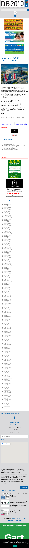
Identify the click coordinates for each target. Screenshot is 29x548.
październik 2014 (8, 394)
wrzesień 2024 (7, 235)
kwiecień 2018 (7, 338)
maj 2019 (6, 320)
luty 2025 (6, 228)
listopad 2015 (7, 376)
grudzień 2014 (7, 391)
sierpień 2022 (7, 268)
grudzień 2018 (7, 327)
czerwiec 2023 (7, 255)
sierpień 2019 (7, 316)
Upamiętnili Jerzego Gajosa (11, 149)
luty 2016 (6, 372)
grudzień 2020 (7, 295)
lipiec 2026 (6, 206)
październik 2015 (8, 378)
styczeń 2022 (7, 278)
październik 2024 (8, 234)
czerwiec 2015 (7, 383)
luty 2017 (6, 356)
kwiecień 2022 (7, 274)
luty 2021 (6, 292)
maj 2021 (6, 288)
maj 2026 (6, 208)
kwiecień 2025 (7, 226)
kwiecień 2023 (7, 258)
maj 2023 (6, 256)
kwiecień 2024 (7, 242)
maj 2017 (6, 352)
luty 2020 (6, 308)
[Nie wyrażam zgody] (27, 543)
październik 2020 (8, 298)
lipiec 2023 (6, 254)
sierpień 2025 (7, 220)
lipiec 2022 (6, 270)
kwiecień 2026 (7, 210)
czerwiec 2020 (7, 303)
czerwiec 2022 (7, 271)
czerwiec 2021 (7, 287)
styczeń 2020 (7, 310)
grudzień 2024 (7, 231)
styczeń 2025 (7, 230)
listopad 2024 (7, 232)
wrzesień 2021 (7, 283)
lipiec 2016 (6, 366)
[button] (15, 12)
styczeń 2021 (7, 294)
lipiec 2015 (6, 382)
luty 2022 (6, 276)
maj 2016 (6, 368)
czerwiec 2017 (7, 351)
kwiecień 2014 (7, 402)
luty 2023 (6, 260)
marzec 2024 (7, 243)
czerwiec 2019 (7, 319)
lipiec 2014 (6, 398)
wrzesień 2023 (7, 251)
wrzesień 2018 (7, 331)
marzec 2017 (7, 355)
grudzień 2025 (7, 215)
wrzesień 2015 (7, 379)
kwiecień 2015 (7, 386)
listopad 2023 (7, 248)
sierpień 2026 (7, 204)
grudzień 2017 (7, 343)
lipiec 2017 (6, 350)
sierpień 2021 (7, 284)
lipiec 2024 (6, 238)
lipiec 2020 (6, 302)
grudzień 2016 (7, 359)
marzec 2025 (7, 227)
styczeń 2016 (7, 374)
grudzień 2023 (7, 247)
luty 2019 (6, 324)
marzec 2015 (7, 387)
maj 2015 (6, 384)
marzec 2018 (7, 339)
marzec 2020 (7, 307)
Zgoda (14, 545)
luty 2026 (6, 212)
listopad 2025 (7, 216)
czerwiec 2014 (7, 399)
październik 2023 (8, 250)
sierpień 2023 (7, 252)
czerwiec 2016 (7, 367)
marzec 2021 (7, 291)
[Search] (28, 10)
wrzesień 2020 (7, 299)
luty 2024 (6, 244)
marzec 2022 (7, 275)
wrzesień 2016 (7, 363)
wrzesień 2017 (7, 347)
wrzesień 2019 (7, 315)
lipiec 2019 (6, 318)
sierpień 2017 (7, 348)
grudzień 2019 (7, 311)
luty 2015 (6, 388)
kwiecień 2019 (7, 322)
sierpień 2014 (7, 397)
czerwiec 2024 (7, 239)
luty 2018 (6, 340)
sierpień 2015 (7, 380)
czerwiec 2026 (7, 207)
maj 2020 (6, 304)
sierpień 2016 (7, 364)
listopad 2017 (7, 344)
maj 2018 (6, 336)
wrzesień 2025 (7, 219)
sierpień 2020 (7, 300)
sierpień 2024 (7, 236)
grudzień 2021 (7, 279)
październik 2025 (8, 218)
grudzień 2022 (7, 263)
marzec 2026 (7, 211)
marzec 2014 (7, 403)
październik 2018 (8, 330)
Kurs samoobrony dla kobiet (11, 147)
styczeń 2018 (7, 342)
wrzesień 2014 (7, 395)
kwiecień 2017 (7, 354)
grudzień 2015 (7, 375)
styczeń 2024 (7, 246)
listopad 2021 (7, 280)
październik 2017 (8, 346)
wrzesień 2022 (7, 267)
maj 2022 (6, 272)
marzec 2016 (7, 371)
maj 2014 (6, 400)
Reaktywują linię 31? (9, 144)
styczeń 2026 (7, 214)
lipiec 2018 (6, 334)
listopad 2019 (7, 312)
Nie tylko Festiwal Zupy (10, 148)
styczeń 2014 (7, 406)
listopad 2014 (7, 392)
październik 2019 (8, 314)
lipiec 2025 (6, 222)
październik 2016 (8, 362)
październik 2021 (8, 282)
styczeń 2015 (7, 390)
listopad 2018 (7, 328)
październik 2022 (8, 266)
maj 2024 (6, 240)
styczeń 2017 (7, 358)
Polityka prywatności (7, 436)
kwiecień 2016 (7, 370)
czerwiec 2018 (7, 335)
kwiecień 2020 (7, 306)
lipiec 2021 (6, 286)
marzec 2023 (7, 259)
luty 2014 (6, 405)
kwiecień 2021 (7, 290)
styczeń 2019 (7, 326)
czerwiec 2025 (7, 223)
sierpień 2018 (7, 332)
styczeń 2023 (7, 262)
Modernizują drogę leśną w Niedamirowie (15, 145)
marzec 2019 (7, 323)
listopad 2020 (7, 296)
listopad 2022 (7, 264)
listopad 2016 (7, 360)
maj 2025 (6, 224)
